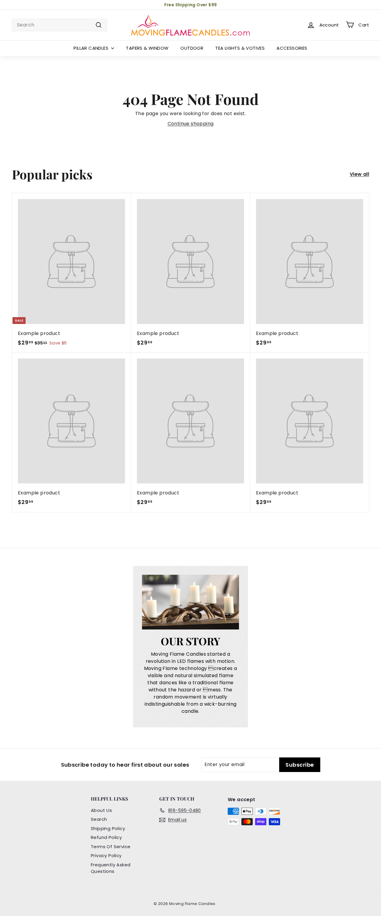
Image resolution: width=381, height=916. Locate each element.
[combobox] (59, 25)
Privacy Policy (106, 855)
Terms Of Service (110, 846)
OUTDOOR (191, 48)
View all (359, 174)
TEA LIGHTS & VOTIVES (240, 48)
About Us (101, 810)
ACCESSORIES (292, 48)
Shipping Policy (108, 828)
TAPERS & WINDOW (147, 48)
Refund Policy (106, 837)
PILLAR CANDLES (92, 48)
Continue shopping (191, 123)
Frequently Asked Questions (110, 868)
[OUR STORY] (190, 602)
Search (99, 819)
